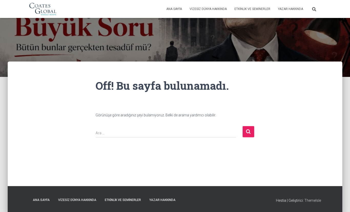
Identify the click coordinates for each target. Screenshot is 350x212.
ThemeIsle (312, 200)
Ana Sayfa (174, 9)
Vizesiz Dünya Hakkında (208, 9)
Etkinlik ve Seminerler (252, 9)
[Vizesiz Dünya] (43, 9)
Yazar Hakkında (290, 9)
